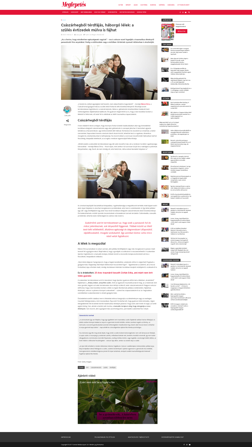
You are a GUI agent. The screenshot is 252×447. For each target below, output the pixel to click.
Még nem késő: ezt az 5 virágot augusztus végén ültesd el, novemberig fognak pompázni (169, 124)
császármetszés (96, 367)
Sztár (120, 5)
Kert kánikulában (86, 12)
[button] (117, 401)
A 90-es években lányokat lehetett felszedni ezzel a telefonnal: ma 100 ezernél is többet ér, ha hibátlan (180, 231)
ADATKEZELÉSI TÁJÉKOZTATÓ (138, 437)
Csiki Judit (79, 35)
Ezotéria (144, 5)
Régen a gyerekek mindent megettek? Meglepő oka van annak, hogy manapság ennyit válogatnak (180, 251)
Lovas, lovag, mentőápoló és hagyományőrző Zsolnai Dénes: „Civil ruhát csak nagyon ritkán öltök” (180, 221)
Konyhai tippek (141, 12)
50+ (87, 367)
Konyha (153, 5)
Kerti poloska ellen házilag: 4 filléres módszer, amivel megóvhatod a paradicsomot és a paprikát (181, 105)
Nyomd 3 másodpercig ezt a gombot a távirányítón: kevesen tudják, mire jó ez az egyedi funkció (181, 211)
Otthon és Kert (183, 5)
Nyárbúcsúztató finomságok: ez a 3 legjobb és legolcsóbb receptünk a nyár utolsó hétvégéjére (181, 179)
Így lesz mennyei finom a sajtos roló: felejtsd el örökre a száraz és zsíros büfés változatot (180, 188)
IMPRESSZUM (65, 437)
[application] (118, 401)
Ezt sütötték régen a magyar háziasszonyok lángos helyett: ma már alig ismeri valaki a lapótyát (180, 51)
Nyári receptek (112, 12)
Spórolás (65, 12)
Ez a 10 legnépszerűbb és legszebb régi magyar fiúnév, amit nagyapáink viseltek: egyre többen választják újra (181, 71)
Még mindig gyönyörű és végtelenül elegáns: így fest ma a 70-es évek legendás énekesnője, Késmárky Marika (180, 81)
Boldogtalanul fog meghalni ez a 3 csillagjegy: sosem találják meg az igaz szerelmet (181, 90)
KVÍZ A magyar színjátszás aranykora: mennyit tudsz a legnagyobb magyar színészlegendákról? (179, 307)
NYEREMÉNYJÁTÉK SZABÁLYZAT (172, 437)
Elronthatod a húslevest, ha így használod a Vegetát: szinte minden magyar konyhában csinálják (180, 169)
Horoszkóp (74, 12)
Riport (128, 5)
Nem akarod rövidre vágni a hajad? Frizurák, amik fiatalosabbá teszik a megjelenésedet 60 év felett (179, 61)
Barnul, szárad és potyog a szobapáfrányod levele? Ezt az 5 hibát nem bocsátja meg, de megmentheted (181, 143)
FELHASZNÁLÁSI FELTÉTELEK (104, 437)
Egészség (171, 5)
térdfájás (113, 367)
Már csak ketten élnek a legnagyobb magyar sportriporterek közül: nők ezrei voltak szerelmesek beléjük (181, 297)
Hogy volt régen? (100, 12)
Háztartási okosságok (127, 12)
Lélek (136, 5)
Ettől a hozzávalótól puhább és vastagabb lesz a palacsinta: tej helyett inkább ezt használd (181, 196)
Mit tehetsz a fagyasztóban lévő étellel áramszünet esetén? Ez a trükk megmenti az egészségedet (181, 115)
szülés (105, 367)
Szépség (162, 5)
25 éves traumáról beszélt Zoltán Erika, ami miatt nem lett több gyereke (115, 274)
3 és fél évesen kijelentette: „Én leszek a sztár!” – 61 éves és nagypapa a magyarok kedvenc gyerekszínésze (180, 287)
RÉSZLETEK (181, 31)
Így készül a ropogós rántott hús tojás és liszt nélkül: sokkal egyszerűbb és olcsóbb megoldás (180, 159)
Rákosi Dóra (145, 104)
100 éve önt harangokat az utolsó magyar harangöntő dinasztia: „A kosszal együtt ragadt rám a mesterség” (180, 241)
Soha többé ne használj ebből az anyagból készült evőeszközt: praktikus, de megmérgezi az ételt (181, 133)
